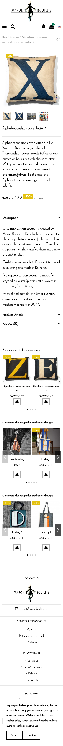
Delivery (32, 673)
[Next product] (60, 39)
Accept (14, 735)
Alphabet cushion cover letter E (46, 388)
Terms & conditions (32, 666)
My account (32, 629)
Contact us (32, 660)
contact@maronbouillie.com (34, 608)
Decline (31, 735)
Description (10, 217)
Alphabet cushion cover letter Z (17, 388)
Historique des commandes (32, 635)
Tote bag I (46, 532)
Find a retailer (32, 679)
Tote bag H (46, 459)
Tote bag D (17, 532)
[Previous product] (57, 39)
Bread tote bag (17, 459)
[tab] (31, 217)
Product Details (12, 314)
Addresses (32, 642)
